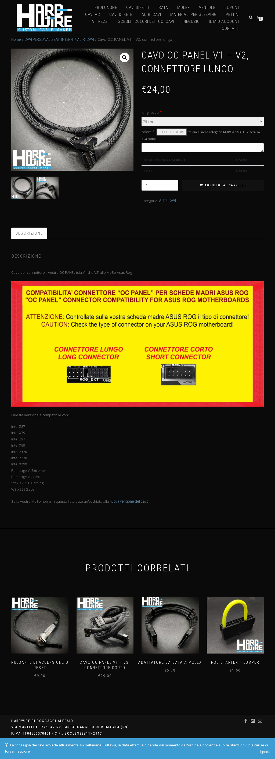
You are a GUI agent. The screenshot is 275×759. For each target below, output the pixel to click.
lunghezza (151, 112)
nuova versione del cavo (129, 501)
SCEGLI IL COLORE (171, 132)
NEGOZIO (191, 21)
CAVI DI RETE (120, 14)
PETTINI (233, 14)
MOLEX (183, 7)
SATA (163, 7)
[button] (124, 57)
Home (16, 39)
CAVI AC (92, 14)
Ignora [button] (265, 751)
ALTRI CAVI (151, 14)
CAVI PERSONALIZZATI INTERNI (49, 39)
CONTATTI (231, 28)
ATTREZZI (100, 21)
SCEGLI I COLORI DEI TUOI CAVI (146, 21)
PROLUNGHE (106, 7)
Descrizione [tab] (29, 233)
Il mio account (224, 21)
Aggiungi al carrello (225, 185)
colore (201, 135)
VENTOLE (207, 7)
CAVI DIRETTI (137, 7)
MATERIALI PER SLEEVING (193, 14)
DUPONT (232, 7)
